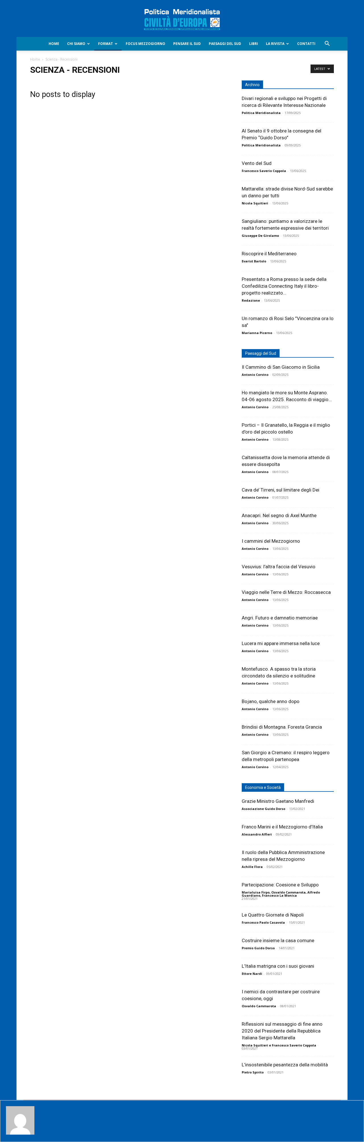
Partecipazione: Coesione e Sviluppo (280, 885)
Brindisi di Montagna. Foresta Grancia (282, 727)
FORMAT (105, 43)
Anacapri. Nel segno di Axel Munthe (279, 515)
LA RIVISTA (275, 43)
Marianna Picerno (257, 333)
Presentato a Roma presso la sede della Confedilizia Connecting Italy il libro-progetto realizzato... (284, 286)
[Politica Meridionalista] (182, 19)
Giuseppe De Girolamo (260, 235)
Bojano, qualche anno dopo (270, 701)
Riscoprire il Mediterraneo (269, 253)
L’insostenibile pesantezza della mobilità (285, 1065)
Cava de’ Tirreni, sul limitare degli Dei (280, 490)
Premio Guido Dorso (258, 948)
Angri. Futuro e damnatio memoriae (280, 618)
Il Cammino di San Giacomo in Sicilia (281, 367)
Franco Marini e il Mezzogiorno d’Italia (282, 827)
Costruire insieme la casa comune (278, 940)
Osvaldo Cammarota (259, 1006)
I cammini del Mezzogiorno (271, 541)
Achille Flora (252, 867)
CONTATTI (306, 43)
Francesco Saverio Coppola (264, 171)
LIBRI (253, 43)
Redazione (251, 300)
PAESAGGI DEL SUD (225, 43)
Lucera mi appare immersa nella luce (281, 643)
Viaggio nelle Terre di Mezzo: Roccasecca (286, 592)
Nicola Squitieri (255, 203)
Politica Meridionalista (261, 113)
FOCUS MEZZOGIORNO (145, 43)
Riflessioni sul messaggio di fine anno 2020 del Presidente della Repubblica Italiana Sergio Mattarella (282, 1031)
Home (54, 43)
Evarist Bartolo (254, 261)
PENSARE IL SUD (187, 43)
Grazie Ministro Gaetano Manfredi (278, 801)
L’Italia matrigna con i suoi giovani (278, 966)
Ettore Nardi (252, 973)
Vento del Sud (257, 163)
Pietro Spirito (253, 1072)
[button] (327, 44)
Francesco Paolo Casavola (263, 922)
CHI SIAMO (76, 43)
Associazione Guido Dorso (263, 809)
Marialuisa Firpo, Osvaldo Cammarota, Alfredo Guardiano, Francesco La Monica (281, 894)
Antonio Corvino (255, 374)
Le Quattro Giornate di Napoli (273, 915)
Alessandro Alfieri (257, 834)
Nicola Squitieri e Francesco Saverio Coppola (279, 1045)
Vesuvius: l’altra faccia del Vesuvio (278, 566)
